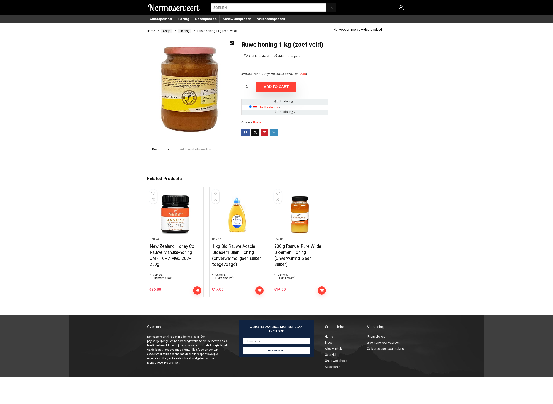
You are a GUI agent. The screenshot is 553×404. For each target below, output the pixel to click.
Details (302, 74)
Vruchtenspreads (271, 19)
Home (151, 31)
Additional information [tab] (195, 149)
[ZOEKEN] (331, 7)
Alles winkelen (334, 348)
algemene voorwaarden (383, 342)
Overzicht (331, 354)
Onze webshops (336, 360)
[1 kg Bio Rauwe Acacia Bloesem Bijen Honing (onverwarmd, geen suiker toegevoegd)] (237, 214)
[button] (232, 43)
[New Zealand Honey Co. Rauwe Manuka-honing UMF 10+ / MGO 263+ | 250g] (175, 214)
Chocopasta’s (161, 19)
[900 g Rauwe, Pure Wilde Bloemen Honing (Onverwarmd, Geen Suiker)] (299, 214)
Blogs (329, 342)
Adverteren (332, 367)
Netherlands (269, 107)
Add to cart (276, 87)
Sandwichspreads (236, 19)
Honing (183, 19)
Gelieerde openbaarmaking (385, 348)
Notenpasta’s (206, 19)
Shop (166, 31)
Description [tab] (160, 149)
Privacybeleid (376, 336)
